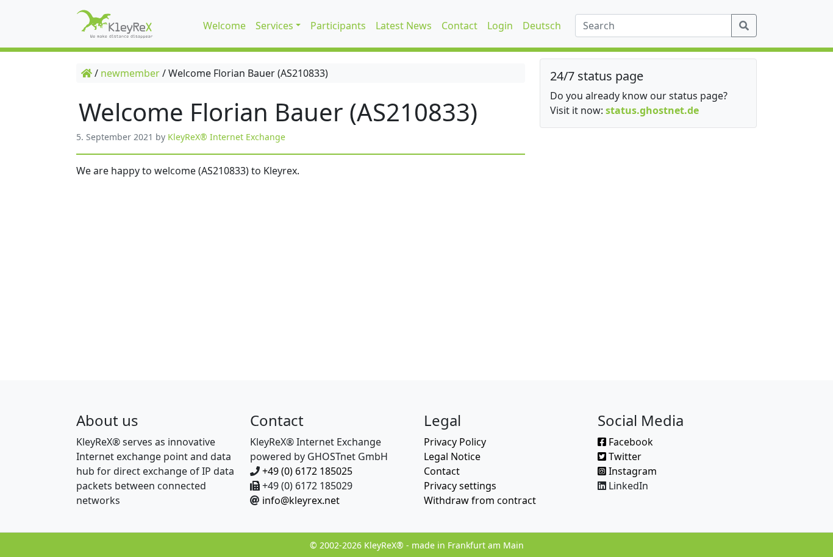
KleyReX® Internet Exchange (226, 137)
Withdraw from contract (480, 500)
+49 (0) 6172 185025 (307, 471)
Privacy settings (460, 485)
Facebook (629, 442)
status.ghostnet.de (652, 110)
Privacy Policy (455, 442)
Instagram (631, 471)
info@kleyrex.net (301, 500)
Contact (442, 471)
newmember (130, 73)
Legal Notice (452, 456)
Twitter (624, 456)
